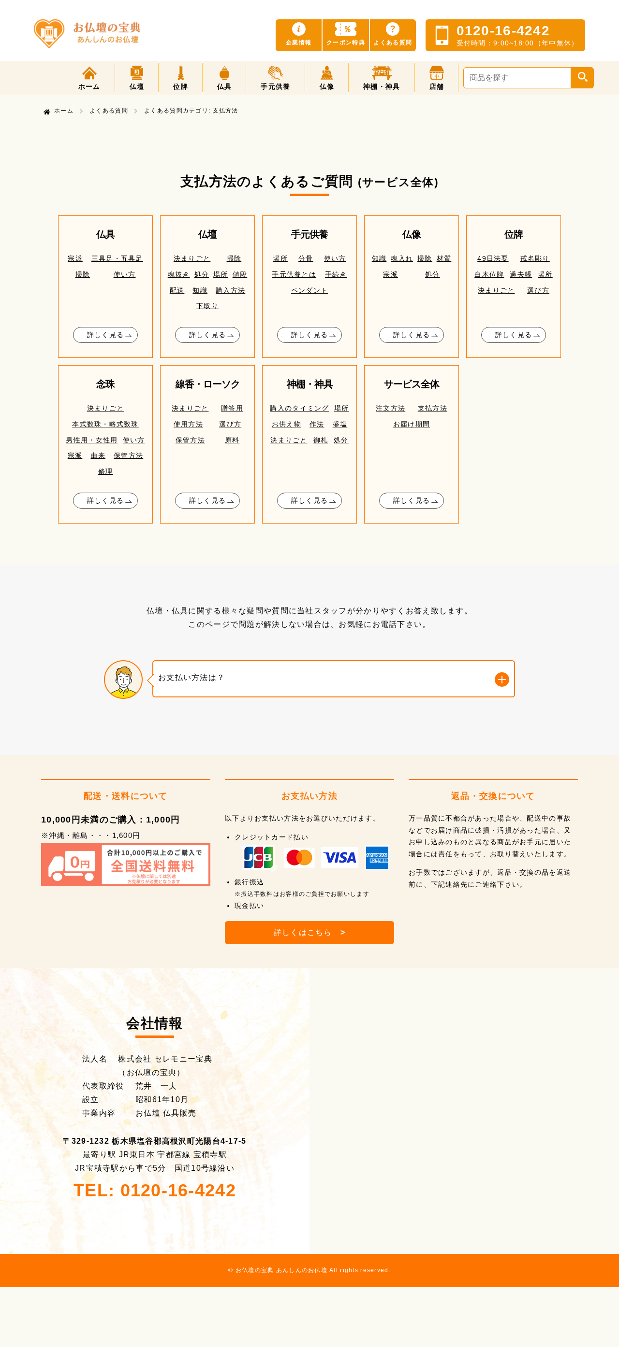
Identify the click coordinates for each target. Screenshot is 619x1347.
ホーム (64, 110)
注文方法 (390, 408)
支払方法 (432, 408)
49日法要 (492, 258)
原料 (232, 440)
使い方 (125, 274)
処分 (201, 274)
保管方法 (128, 455)
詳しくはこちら (310, 932)
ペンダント (309, 290)
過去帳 (521, 274)
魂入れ (402, 258)
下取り (207, 306)
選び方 (538, 290)
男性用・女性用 (92, 440)
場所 (220, 274)
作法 (317, 424)
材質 (444, 258)
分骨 (305, 258)
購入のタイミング (299, 408)
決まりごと (192, 258)
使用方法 (188, 424)
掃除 (82, 274)
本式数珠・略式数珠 (105, 424)
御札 (320, 440)
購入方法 (230, 290)
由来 (97, 455)
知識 (199, 290)
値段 (240, 274)
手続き (336, 274)
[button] (137, 78)
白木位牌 (489, 274)
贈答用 (232, 408)
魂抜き (179, 274)
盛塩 (340, 424)
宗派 (75, 258)
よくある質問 (108, 110)
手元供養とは (294, 274)
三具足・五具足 (117, 258)
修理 (105, 471)
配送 (177, 290)
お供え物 (286, 424)
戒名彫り (535, 258)
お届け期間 (411, 424)
